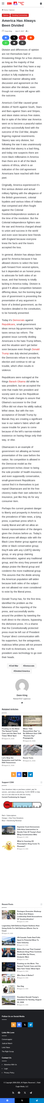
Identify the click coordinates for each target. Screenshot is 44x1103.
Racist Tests (28, 758)
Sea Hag (20, 986)
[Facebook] (5, 37)
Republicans (8, 324)
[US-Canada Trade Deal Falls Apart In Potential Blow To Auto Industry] (8, 940)
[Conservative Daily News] (16, 3)
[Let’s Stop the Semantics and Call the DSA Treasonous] (11, 750)
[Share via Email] (14, 43)
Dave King (8, 31)
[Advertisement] (22, 877)
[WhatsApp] (5, 43)
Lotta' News (6, 1047)
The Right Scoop (8, 1051)
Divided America (22, 671)
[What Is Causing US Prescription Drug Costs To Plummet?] (8, 846)
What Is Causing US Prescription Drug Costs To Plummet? (28, 843)
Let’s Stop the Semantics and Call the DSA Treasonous (11, 760)
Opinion (12, 10)
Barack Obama (17, 381)
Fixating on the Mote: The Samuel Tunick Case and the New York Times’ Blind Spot (29, 966)
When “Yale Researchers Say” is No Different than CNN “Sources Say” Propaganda (32, 733)
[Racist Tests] (32, 750)
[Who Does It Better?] (8, 978)
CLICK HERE (30, 792)
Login (6, 1069)
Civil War (14, 666)
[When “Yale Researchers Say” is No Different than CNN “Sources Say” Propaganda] (32, 720)
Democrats (19, 320)
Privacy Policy (9, 1073)
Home (5, 10)
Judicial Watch (7, 1043)
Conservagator (7, 1039)
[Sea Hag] (8, 989)
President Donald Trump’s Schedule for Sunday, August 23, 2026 (29, 999)
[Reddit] (30, 37)
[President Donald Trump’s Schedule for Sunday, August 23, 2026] (8, 1000)
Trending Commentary (19, 15)
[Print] (22, 43)
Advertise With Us (10, 1065)
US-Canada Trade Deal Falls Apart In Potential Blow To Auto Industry (28, 940)
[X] (14, 37)
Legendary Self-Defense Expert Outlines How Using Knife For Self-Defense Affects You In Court (20, 928)
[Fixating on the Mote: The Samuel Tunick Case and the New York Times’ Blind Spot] (11, 720)
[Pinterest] (22, 37)
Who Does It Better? (25, 975)
